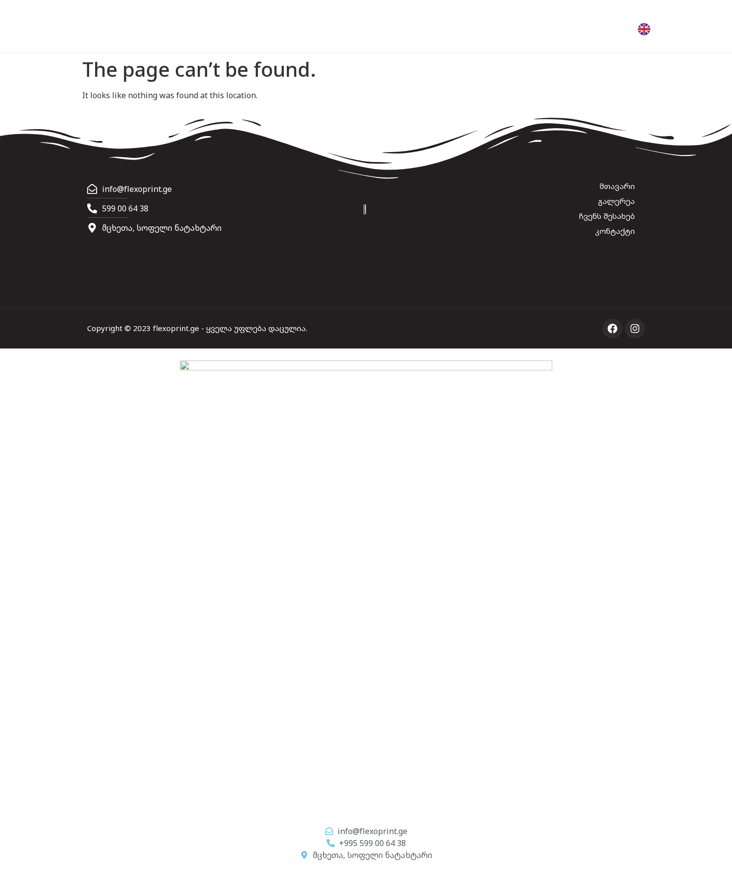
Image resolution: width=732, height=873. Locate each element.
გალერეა (616, 201)
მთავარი (617, 186)
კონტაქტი (615, 231)
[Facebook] (612, 329)
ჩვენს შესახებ (607, 216)
